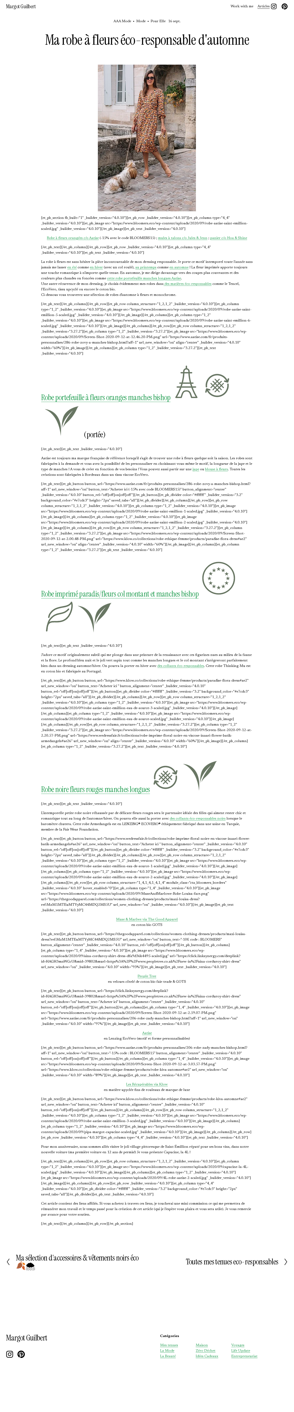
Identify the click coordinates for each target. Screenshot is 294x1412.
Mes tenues (169, 1345)
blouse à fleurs (216, 469)
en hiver (96, 267)
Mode (141, 21)
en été (72, 267)
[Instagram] (273, 6)
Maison (202, 1345)
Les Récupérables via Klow (147, 1084)
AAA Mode (122, 21)
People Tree (147, 976)
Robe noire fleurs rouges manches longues (95, 789)
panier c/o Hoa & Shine (228, 238)
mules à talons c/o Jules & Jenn (182, 238)
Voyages (237, 1345)
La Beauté (168, 1356)
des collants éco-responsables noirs (198, 818)
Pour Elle (158, 21)
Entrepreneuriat (244, 1356)
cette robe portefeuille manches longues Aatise (144, 278)
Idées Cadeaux (207, 1356)
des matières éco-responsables (188, 284)
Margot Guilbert (21, 6)
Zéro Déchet (205, 1351)
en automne (179, 267)
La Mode (167, 1351)
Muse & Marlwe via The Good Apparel (147, 919)
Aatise (147, 1033)
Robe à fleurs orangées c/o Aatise (73, 238)
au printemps (145, 267)
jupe (195, 469)
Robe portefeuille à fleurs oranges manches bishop (105, 397)
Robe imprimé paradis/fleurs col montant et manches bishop (120, 594)
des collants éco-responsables (180, 666)
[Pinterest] (284, 6)
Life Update (240, 1351)
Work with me (242, 6)
